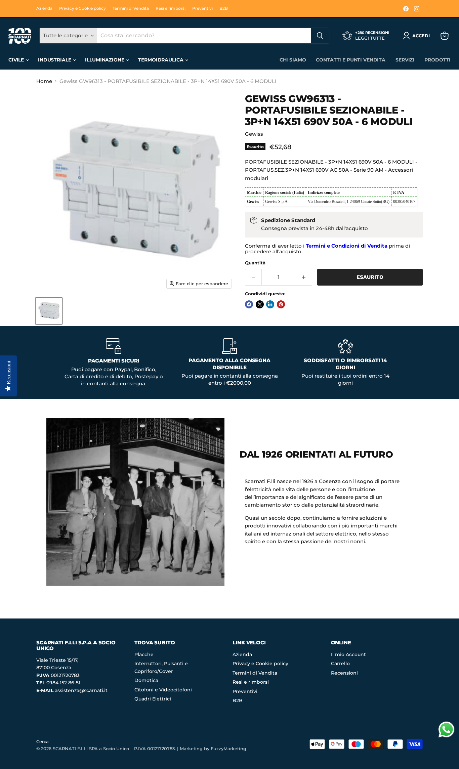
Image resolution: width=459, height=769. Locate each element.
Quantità (255, 262)
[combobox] (204, 35)
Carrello (340, 663)
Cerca (42, 741)
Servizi (404, 60)
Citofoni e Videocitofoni (163, 690)
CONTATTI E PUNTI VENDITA (350, 60)
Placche (144, 654)
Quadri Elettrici (152, 699)
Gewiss (254, 134)
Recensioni (344, 673)
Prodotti (437, 60)
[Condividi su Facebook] (249, 304)
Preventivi (202, 8)
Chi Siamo (293, 60)
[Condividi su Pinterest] (281, 304)
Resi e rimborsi (170, 8)
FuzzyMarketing (228, 748)
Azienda (44, 8)
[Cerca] (320, 35)
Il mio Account (348, 654)
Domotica (146, 680)
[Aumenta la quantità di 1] (304, 277)
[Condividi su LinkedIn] (270, 304)
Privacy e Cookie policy (82, 8)
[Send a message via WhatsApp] (446, 729)
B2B (223, 8)
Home (44, 81)
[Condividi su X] (260, 304)
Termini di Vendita (131, 8)
